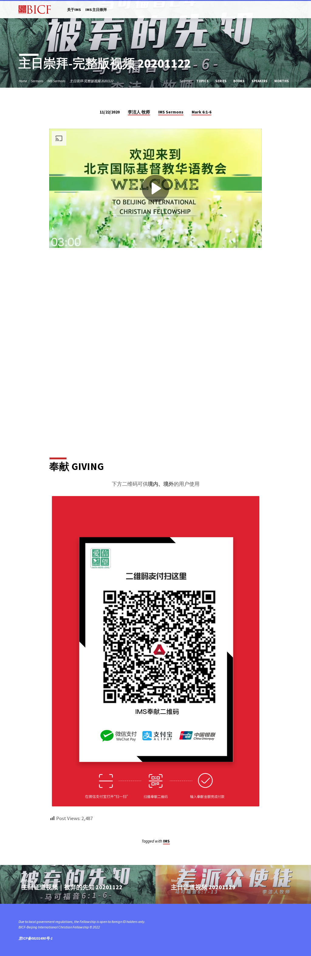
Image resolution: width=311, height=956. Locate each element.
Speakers (259, 81)
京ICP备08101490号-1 (36, 938)
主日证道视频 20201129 (203, 887)
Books (239, 81)
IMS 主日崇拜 (96, 9)
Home (23, 81)
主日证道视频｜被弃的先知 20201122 (72, 887)
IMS (166, 841)
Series (221, 81)
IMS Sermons (56, 81)
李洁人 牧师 (139, 112)
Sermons (37, 81)
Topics (202, 81)
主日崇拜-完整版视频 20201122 (91, 81)
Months (281, 81)
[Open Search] (290, 10)
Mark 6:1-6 (201, 112)
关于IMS (74, 9)
